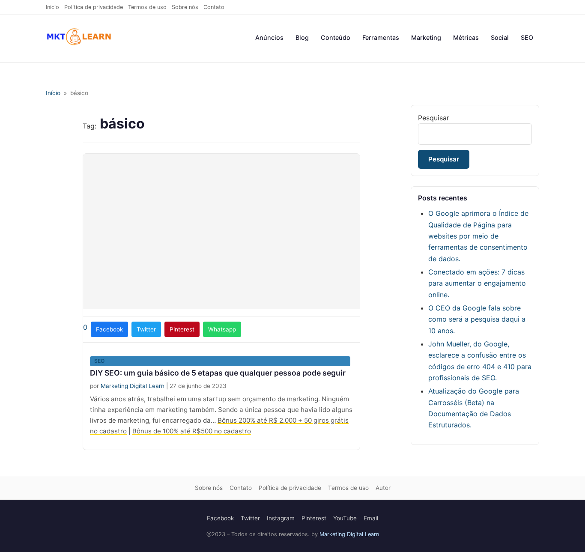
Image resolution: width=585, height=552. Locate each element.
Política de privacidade (93, 7)
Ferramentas (380, 37)
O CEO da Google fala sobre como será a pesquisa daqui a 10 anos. (476, 319)
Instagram (281, 518)
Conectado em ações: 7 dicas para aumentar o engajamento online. (477, 283)
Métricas (466, 37)
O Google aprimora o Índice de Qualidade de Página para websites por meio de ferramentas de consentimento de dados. (478, 236)
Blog (302, 37)
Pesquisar (433, 117)
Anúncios (269, 37)
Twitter (250, 518)
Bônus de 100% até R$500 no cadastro (191, 431)
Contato (213, 7)
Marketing (426, 37)
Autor (383, 487)
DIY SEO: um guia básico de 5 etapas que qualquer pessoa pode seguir (218, 372)
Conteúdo (335, 37)
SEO (527, 37)
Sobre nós (185, 7)
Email (371, 518)
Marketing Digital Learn (132, 385)
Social (500, 37)
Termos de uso (147, 7)
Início (52, 7)
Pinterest (313, 518)
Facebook (220, 518)
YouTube (345, 518)
